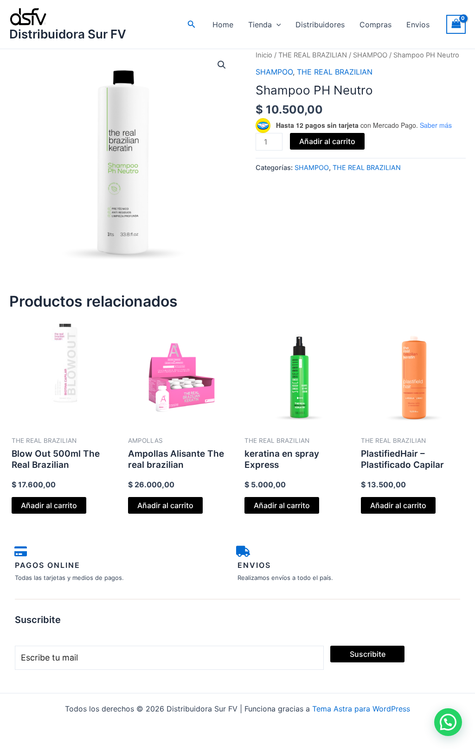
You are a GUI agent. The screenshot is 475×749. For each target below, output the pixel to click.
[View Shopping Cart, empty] (456, 24)
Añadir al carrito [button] (49, 505)
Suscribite (367, 654)
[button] (191, 24)
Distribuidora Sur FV (67, 34)
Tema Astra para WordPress (361, 708)
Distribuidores (320, 24)
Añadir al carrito (327, 141)
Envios (418, 24)
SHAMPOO (370, 55)
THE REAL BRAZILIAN (312, 55)
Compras (375, 24)
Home (222, 24)
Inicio (264, 55)
